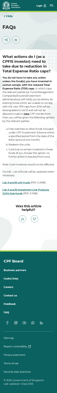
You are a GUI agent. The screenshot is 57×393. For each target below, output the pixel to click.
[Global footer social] (7, 322)
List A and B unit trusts (16, 182)
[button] (6, 39)
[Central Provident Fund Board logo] (13, 5)
